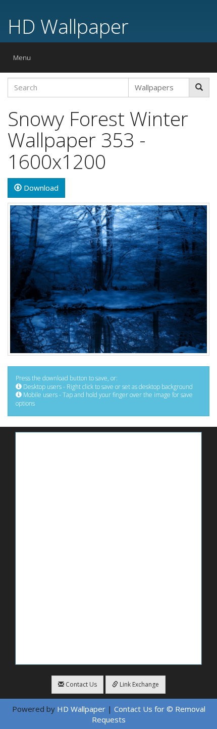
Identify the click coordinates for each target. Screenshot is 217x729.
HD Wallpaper (68, 26)
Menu (24, 59)
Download (40, 188)
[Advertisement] (108, 548)
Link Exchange (138, 684)
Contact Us (80, 684)
